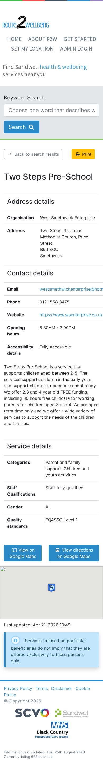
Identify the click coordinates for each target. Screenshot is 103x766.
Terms (42, 688)
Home (14, 39)
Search (17, 127)
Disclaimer (61, 688)
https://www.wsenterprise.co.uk (71, 314)
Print (86, 154)
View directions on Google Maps (75, 553)
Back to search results (36, 154)
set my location (32, 48)
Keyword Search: (25, 98)
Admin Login (76, 48)
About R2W (42, 39)
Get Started (80, 39)
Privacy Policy (18, 688)
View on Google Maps (23, 553)
